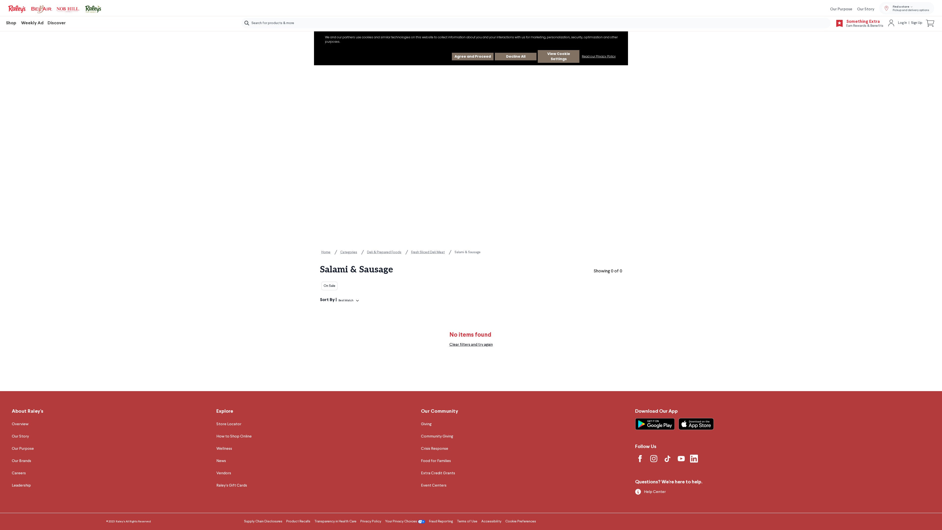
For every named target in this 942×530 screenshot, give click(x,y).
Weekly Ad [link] (32, 23)
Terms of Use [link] (467, 521)
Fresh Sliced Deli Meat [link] (428, 252)
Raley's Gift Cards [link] (231, 486)
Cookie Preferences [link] (520, 521)
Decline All (515, 56)
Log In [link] (902, 23)
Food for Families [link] (436, 461)
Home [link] (325, 252)
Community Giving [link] (437, 436)
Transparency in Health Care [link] (335, 521)
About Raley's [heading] (27, 411)
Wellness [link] (224, 449)
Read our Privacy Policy (599, 56)
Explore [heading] (224, 411)
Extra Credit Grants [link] (438, 473)
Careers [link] (19, 473)
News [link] (221, 461)
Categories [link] (348, 252)
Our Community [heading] (439, 411)
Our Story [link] (865, 9)
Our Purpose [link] (841, 9)
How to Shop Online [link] (234, 436)
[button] (930, 23)
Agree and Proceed (473, 56)
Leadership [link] (21, 486)
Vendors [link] (223, 473)
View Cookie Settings (558, 56)
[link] (55, 9)
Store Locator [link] (228, 424)
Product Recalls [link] (298, 521)
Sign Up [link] (916, 23)
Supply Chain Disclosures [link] (263, 521)
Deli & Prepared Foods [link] (384, 252)
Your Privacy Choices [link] (401, 521)
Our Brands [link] (21, 461)
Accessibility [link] (491, 521)
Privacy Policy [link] (370, 521)
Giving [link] (426, 424)
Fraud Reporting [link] (441, 521)
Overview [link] (20, 424)
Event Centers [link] (433, 486)
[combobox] (536, 23)
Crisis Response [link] (434, 449)
